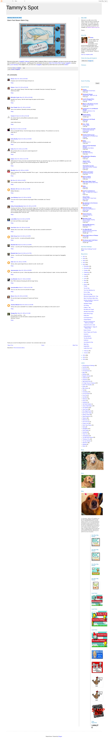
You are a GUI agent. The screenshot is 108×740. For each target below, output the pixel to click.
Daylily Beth (86, 346)
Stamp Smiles (86, 197)
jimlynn (12, 158)
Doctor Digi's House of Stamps (90, 235)
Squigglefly (17, 69)
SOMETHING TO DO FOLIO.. (89, 90)
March (85, 284)
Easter (84, 386)
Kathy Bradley (14, 138)
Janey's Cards (86, 161)
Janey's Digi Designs (87, 405)
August (86, 274)
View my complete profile (87, 54)
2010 (84, 359)
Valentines (85, 442)
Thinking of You (86, 439)
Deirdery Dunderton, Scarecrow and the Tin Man (91, 301)
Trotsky (85, 286)
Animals (13, 69)
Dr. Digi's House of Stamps (89, 383)
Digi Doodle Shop (87, 381)
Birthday (84, 374)
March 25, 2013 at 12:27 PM (21, 158)
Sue (12, 128)
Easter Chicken (87, 330)
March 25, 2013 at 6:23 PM (30, 206)
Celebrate (85, 377)
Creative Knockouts (87, 115)
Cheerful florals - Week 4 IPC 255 (90, 95)
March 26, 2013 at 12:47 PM (24, 253)
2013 (84, 264)
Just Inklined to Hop (88, 342)
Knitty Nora (86, 315)
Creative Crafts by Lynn (88, 134)
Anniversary (85, 369)
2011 (84, 357)
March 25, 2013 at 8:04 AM (21, 78)
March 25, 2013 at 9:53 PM (23, 219)
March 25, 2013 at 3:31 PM (23, 188)
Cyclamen (86, 334)
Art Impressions (86, 370)
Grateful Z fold (86, 157)
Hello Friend (85, 120)
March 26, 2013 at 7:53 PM (20, 261)
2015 (84, 260)
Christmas (85, 379)
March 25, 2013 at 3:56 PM (24, 197)
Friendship (85, 391)
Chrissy (85, 89)
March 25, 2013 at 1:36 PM (22, 170)
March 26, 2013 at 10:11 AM (23, 227)
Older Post (75, 345)
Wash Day (86, 344)
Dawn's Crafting (87, 176)
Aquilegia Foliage (88, 303)
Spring (84, 426)
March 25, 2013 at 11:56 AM (24, 138)
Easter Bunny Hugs (88, 313)
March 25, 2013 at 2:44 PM (19, 180)
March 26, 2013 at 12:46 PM (24, 244)
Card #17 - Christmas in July (89, 111)
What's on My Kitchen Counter (90, 103)
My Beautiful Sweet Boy (88, 173)
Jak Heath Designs (87, 404)
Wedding (85, 444)
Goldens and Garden (88, 171)
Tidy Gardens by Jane (88, 165)
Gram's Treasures (87, 213)
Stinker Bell (85, 187)
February (86, 350)
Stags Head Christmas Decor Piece (90, 182)
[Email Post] (24, 67)
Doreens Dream (86, 114)
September (86, 272)
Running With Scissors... (89, 224)
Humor (84, 400)
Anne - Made (86, 124)
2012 (84, 355)
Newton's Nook (86, 414)
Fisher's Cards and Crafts (89, 128)
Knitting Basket (87, 336)
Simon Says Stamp (87, 425)
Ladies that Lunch (88, 348)
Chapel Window (87, 319)
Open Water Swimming (87, 152)
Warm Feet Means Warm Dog (91, 298)
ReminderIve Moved (87, 225)
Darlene (13, 87)
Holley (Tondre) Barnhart (17, 206)
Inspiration (85, 402)
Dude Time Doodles (87, 384)
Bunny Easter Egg (88, 294)
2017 (84, 256)
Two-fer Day (86, 288)
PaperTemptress (86, 416)
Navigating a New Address (88, 148)
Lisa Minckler (14, 279)
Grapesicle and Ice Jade (89, 324)
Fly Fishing (86, 305)
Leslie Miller (14, 219)
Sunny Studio (86, 430)
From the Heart (86, 393)
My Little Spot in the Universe (90, 203)
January (86, 352)
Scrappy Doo (14, 313)
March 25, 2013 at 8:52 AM (21, 87)
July (85, 276)
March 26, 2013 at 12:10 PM (24, 236)
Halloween (85, 398)
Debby (84, 140)
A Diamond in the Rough (89, 119)
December (86, 266)
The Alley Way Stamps (88, 437)
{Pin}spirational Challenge (88, 365)
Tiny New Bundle (88, 338)
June (85, 278)
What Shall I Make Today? (89, 181)
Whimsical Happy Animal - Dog (91, 296)
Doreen (12, 78)
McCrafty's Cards (15, 97)
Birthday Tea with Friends (88, 105)
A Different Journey (87, 162)
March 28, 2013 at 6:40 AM (21, 296)
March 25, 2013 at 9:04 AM (26, 97)
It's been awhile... (86, 125)
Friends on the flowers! (87, 241)
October (86, 270)
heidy (12, 148)
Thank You (85, 433)
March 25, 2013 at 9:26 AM (24, 107)
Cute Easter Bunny (88, 317)
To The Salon (85, 236)
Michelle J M (14, 188)
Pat (11, 180)
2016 (84, 258)
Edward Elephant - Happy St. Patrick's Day (90, 327)
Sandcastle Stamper (88, 94)
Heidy (84, 186)
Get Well (84, 397)
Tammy (91, 37)
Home (42, 345)
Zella (12, 261)
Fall (83, 390)
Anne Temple (14, 107)
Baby (84, 372)
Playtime (84, 418)
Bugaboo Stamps (87, 376)
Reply (12, 82)
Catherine (86, 340)
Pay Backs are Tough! (89, 309)
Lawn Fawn (85, 409)
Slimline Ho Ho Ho (87, 142)
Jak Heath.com (86, 151)
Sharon (12, 296)
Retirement (85, 419)
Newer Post (10, 345)
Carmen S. (13, 116)
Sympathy (85, 432)
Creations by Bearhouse (89, 190)
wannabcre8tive (15, 287)
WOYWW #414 (86, 204)
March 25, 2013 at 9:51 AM (22, 116)
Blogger (60, 736)
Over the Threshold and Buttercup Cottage (89, 322)
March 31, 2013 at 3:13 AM (24, 313)
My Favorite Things (87, 412)
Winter (84, 446)
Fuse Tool (85, 395)
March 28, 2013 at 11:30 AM (26, 304)
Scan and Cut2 (86, 421)
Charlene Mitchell (15, 304)
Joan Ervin (13, 227)
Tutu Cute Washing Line (89, 290)
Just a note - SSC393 (87, 100)
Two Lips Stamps (86, 440)
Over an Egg (87, 292)
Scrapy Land (85, 423)
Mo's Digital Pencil (87, 411)
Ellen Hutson (85, 388)
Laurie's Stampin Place (88, 99)
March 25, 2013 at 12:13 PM (20, 148)
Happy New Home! (87, 177)
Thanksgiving (86, 435)
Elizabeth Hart (14, 244)
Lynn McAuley (14, 197)
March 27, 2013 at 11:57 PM (25, 287)
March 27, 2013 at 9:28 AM (24, 279)
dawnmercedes (14, 270)
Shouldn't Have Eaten (89, 311)
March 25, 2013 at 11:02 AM (19, 128)
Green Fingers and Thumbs (90, 332)
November (86, 268)
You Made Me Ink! (87, 229)
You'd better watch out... (88, 215)
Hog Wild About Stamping (89, 156)
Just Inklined (85, 407)
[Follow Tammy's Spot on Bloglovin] (87, 61)
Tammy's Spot (22, 7)
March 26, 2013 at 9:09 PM (25, 270)
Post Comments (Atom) (19, 347)
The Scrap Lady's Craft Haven (90, 240)
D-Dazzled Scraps (87, 207)
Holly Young (14, 236)
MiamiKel (13, 170)
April (85, 282)
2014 (84, 262)
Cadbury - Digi (87, 307)
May (85, 280)
